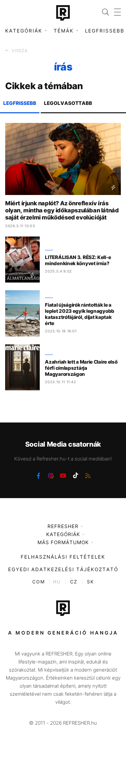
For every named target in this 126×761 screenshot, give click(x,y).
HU (57, 581)
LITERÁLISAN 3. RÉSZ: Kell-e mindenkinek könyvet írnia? (78, 260)
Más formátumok (63, 542)
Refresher (63, 526)
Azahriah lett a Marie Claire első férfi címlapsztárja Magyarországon (81, 368)
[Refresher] (63, 13)
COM (38, 581)
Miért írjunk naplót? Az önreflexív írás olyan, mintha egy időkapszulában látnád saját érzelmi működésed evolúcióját (62, 210)
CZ (74, 581)
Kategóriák (63, 534)
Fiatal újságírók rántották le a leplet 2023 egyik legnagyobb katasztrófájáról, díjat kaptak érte (79, 314)
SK (90, 581)
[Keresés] (103, 12)
